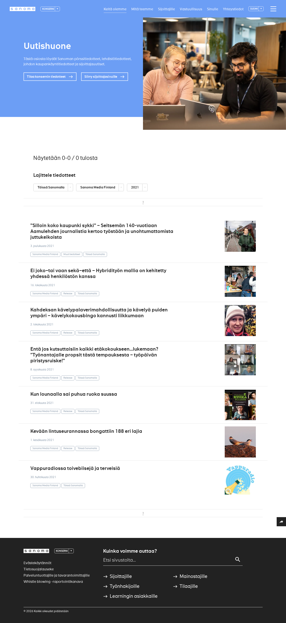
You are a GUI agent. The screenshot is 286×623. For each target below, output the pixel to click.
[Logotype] (36, 551)
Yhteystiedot (233, 9)
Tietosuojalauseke (39, 569)
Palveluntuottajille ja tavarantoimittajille (57, 575)
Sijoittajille (166, 9)
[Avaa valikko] (272, 9)
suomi (254, 8)
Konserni (48, 8)
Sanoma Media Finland (98, 187)
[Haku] (238, 559)
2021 (135, 187)
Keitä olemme (115, 9)
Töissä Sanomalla (51, 187)
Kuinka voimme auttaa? (130, 551)
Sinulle (212, 9)
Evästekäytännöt (37, 563)
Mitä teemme (142, 9)
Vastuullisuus (191, 9)
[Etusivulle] (22, 9)
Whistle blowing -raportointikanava (53, 581)
